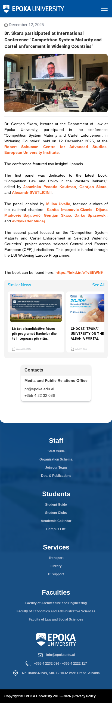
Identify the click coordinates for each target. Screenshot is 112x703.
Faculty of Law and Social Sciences (56, 619)
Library (56, 566)
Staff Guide (56, 451)
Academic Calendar (56, 521)
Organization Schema (56, 459)
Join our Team (56, 467)
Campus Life (56, 529)
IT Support (56, 574)
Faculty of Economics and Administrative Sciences (56, 611)
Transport (56, 558)
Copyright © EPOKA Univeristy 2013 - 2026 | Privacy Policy (50, 696)
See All (98, 285)
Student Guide (56, 504)
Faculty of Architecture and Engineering (56, 603)
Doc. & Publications (56, 476)
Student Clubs (56, 513)
